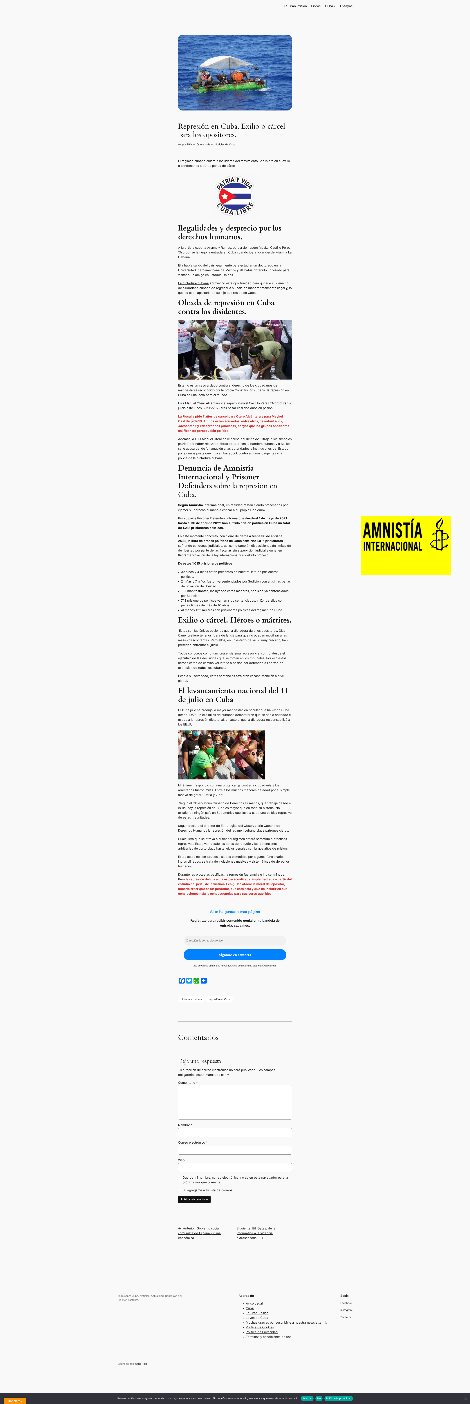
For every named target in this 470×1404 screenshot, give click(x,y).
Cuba (250, 1308)
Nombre (185, 1125)
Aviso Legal (254, 1303)
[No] (465, 1398)
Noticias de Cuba (225, 144)
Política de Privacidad (262, 1332)
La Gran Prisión (257, 1313)
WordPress (141, 1363)
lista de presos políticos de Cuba (216, 541)
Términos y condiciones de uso (269, 1337)
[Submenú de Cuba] (335, 6)
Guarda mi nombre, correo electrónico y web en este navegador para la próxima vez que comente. (235, 1180)
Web (181, 1160)
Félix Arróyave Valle (198, 144)
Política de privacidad (338, 1398)
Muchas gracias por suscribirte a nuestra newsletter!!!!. (286, 1322)
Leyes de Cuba (257, 1318)
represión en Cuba (220, 999)
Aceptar (307, 1398)
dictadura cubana (191, 999)
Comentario (188, 1082)
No (319, 1398)
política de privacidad (240, 965)
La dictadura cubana (193, 283)
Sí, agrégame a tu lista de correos (207, 1190)
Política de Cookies (260, 1327)
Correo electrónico (193, 1142)
